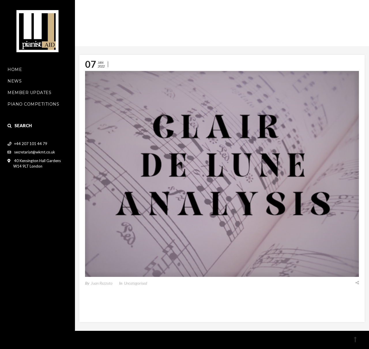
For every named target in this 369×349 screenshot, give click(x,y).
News (14, 81)
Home (14, 69)
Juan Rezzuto (101, 283)
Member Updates (29, 92)
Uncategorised (135, 283)
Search (23, 125)
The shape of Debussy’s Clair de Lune (170, 64)
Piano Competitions (33, 104)
